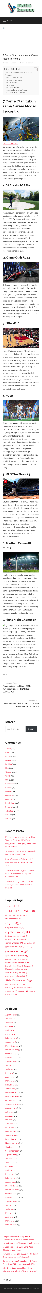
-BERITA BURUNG (10, 144)
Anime (8, 749)
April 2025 (9, 1077)
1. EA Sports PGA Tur (15, 77)
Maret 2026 (10, 1034)
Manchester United (14, 969)
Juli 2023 (9, 1159)
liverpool (28, 966)
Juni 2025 (9, 1069)
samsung (10, 987)
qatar (8, 984)
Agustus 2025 (11, 1061)
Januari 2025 (10, 1089)
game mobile (13, 946)
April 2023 (9, 1170)
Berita (7, 753)
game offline (27, 947)
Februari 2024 (11, 1131)
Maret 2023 (10, 1174)
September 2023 (12, 1151)
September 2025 (12, 1058)
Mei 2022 (9, 1213)
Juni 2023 (9, 1162)
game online (16, 951)
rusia (22, 984)
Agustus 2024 (11, 1108)
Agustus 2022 (11, 1201)
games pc (10, 959)
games (23, 955)
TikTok (20, 987)
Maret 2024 (10, 1128)
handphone (22, 959)
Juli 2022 (8, 1205)
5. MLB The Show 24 (15, 87)
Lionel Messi (18, 966)
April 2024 (9, 1124)
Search (31, 729)
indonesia (11, 963)
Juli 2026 (9, 1019)
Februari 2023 (11, 1178)
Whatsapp (21, 991)
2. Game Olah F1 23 (15, 80)
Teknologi (9, 811)
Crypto (13, 923)
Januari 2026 (10, 1042)
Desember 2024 (11, 1092)
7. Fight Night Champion (17, 92)
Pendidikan (9, 803)
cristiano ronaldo (13, 919)
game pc (11, 956)
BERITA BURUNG (20, 911)
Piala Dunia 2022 (18, 980)
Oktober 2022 (10, 1194)
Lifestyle (8, 791)
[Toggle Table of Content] (34, 69)
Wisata (8, 819)
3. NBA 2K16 (13, 82)
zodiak (16, 994)
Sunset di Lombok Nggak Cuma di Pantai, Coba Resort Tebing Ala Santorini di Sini (19, 873)
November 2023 (12, 1143)
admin (30, 63)
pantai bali (9, 976)
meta (26, 969)
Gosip (7, 776)
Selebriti (8, 807)
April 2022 (9, 1217)
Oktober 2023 (10, 1147)
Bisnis (7, 756)
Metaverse (13, 972)
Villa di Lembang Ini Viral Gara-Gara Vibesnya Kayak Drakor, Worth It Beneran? (19, 884)
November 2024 (12, 1096)
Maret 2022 (9, 1221)
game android (14, 943)
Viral (7, 815)
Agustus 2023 (11, 1155)
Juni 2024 (9, 1116)
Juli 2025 (9, 1065)
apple (8, 906)
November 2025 (12, 1050)
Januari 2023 (10, 1182)
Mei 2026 (9, 1026)
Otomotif (9, 799)
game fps (30, 943)
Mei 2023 (9, 1166)
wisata (32, 991)
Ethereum (10, 939)
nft (24, 973)
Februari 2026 (11, 1038)
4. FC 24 (11, 85)
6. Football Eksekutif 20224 (18, 90)
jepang (8, 966)
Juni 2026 (9, 1023)
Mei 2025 (9, 1073)
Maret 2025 (10, 1081)
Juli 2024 (9, 1112)
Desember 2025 (11, 1046)
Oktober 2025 (10, 1054)
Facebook (21, 939)
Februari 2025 (11, 1085)
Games (8, 772)
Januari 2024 (10, 1135)
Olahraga (9, 795)
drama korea (20, 936)
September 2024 (12, 1104)
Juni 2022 (9, 1209)
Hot (7, 674)
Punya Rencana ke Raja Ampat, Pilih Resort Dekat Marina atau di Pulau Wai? (20, 862)
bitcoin (10, 915)
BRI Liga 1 (21, 915)
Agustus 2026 (11, 1015)
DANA (8, 936)
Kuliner (8, 788)
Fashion (8, 764)
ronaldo (15, 984)
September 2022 (12, 1198)
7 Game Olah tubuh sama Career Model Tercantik (19, 74)
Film (7, 768)
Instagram (23, 963)
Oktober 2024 (10, 1100)
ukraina (9, 991)
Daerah (8, 760)
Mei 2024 (9, 1120)
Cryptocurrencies (14, 928)
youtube (8, 994)
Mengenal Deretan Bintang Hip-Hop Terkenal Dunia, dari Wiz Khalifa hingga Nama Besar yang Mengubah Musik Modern (21, 1240)
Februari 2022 (10, 1225)
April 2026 (9, 1030)
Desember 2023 (11, 1139)
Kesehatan (9, 784)
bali (15, 906)
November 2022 (12, 1190)
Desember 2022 (11, 1186)
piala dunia (21, 976)
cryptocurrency (18, 932)
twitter (28, 987)
